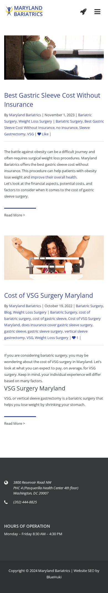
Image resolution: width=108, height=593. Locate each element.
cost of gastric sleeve (49, 318)
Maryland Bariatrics (25, 114)
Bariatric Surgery (69, 121)
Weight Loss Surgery (35, 121)
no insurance (67, 127)
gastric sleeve (15, 331)
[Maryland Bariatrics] (24, 11)
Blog (7, 312)
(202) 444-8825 (25, 501)
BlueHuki (54, 576)
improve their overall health (53, 177)
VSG (30, 133)
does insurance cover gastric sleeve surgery (57, 324)
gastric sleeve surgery (45, 331)
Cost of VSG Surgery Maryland (48, 295)
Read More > (14, 215)
